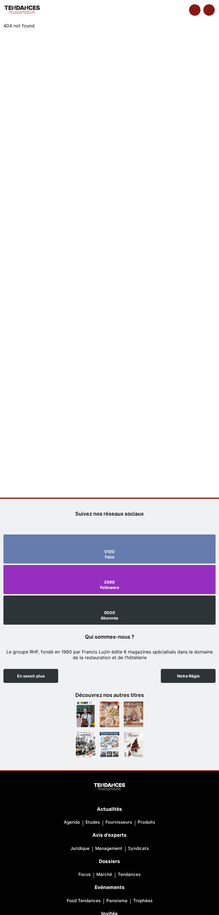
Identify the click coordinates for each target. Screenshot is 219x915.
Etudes (93, 822)
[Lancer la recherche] (194, 10)
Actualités (109, 809)
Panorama (116, 900)
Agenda (72, 822)
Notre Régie (188, 675)
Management (108, 848)
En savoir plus (31, 675)
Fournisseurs (119, 822)
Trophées (143, 900)
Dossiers (109, 861)
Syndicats (138, 848)
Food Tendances (84, 900)
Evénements (110, 887)
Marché (104, 874)
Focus (84, 874)
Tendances (129, 874)
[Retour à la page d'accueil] (109, 787)
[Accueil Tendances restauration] (22, 10)
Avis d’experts (109, 835)
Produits (146, 822)
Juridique (80, 848)
